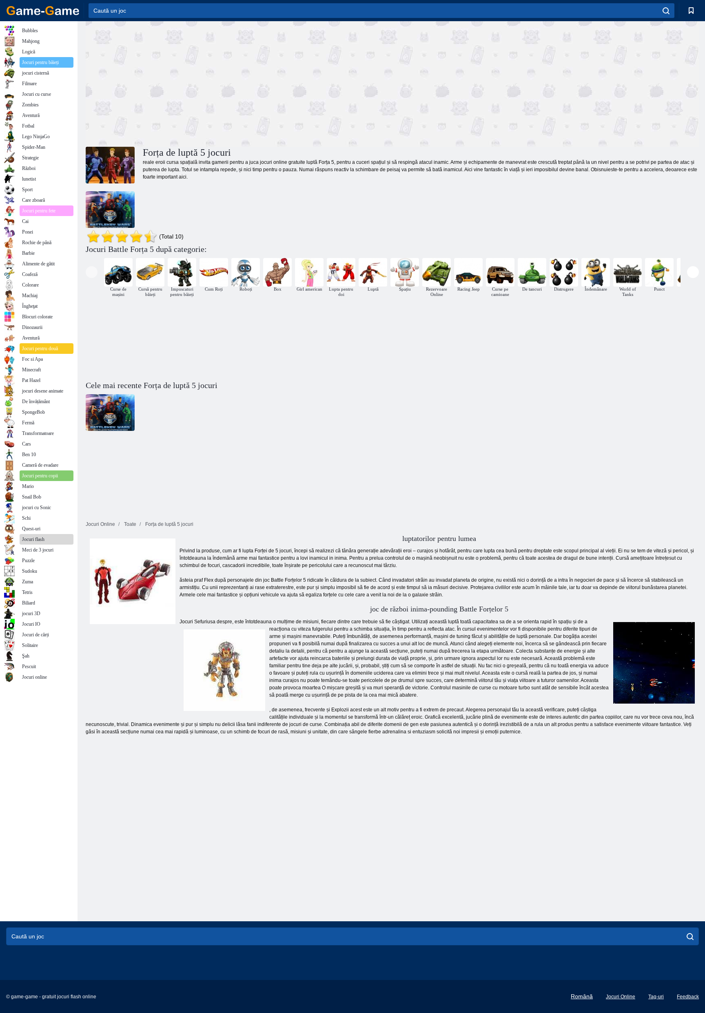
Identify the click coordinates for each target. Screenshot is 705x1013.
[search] (666, 10)
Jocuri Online (620, 997)
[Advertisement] (239, 83)
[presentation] (92, 272)
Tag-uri (656, 997)
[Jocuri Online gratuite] (43, 10)
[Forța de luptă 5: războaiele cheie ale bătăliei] (110, 209)
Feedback (688, 997)
